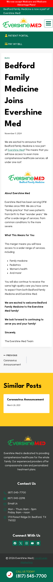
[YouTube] (32, 543)
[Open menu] (48, 23)
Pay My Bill (15, 44)
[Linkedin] (37, 543)
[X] (20, 543)
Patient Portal (18, 35)
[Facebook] (15, 543)
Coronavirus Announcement (12, 360)
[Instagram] (26, 543)
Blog (7, 58)
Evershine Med (16, 149)
